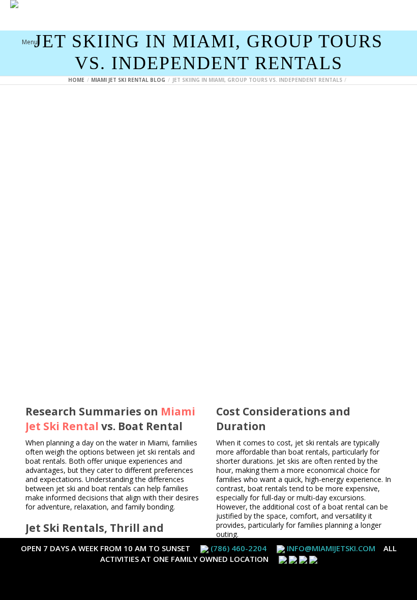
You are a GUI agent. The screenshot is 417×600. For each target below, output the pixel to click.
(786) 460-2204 (238, 548)
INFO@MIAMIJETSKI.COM (331, 548)
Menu (30, 42)
